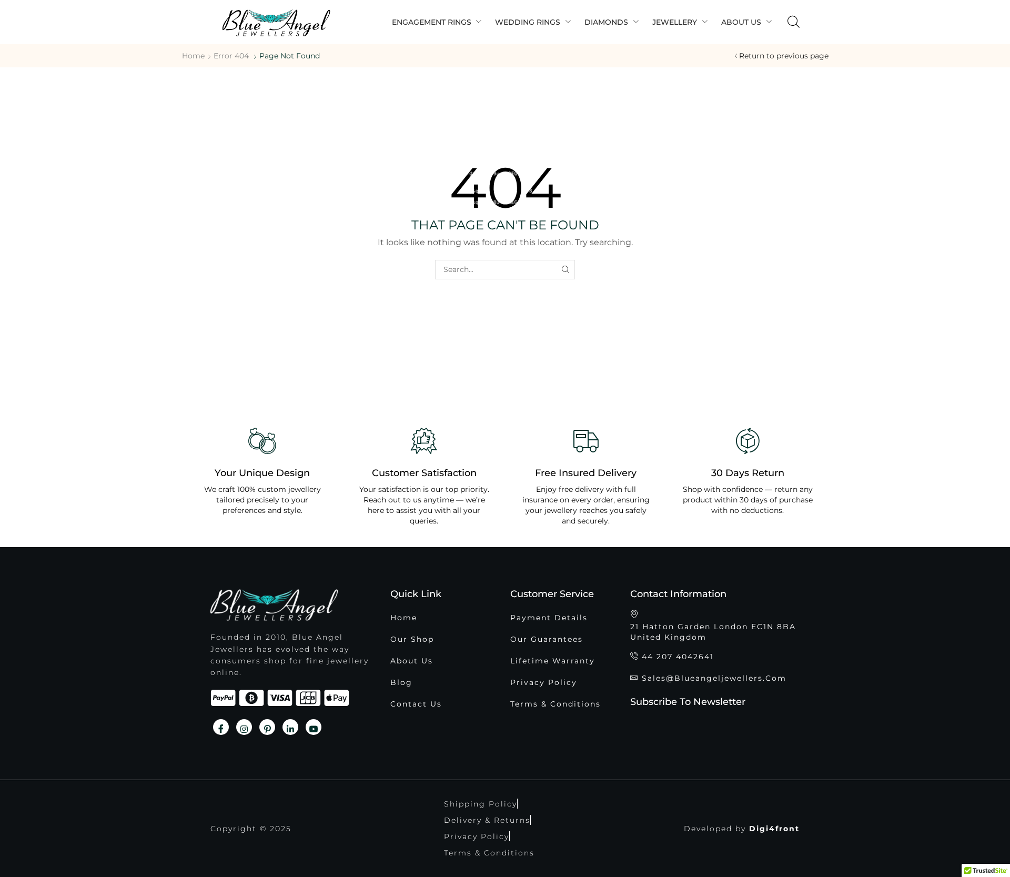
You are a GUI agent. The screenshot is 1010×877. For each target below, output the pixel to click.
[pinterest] (267, 727)
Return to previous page (784, 56)
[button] (793, 22)
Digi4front (774, 828)
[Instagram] (244, 727)
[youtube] (313, 727)
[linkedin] (290, 727)
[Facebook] (221, 727)
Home (193, 56)
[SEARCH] (565, 269)
